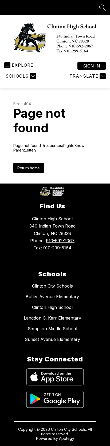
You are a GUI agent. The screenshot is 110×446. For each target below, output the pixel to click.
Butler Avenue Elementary (52, 296)
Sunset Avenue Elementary (52, 339)
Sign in (91, 66)
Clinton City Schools (52, 286)
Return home (28, 168)
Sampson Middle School (52, 328)
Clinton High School (52, 307)
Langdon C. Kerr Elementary (52, 318)
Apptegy (66, 438)
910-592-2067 (60, 240)
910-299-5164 (57, 247)
